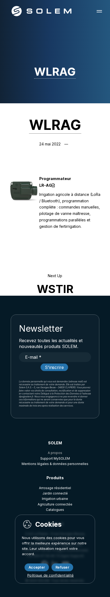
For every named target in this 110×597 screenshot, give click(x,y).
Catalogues (55, 510)
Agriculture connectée (55, 504)
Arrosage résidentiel (55, 488)
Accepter (37, 567)
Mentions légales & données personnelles (55, 464)
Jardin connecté (55, 493)
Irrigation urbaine (55, 499)
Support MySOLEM (55, 458)
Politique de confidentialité (50, 575)
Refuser (62, 567)
